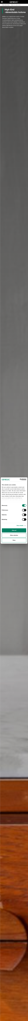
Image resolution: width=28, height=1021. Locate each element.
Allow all (14, 530)
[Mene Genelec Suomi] (14, 2)
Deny (14, 540)
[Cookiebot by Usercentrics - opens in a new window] (20, 479)
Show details (20, 525)
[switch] (24, 510)
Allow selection (14, 535)
